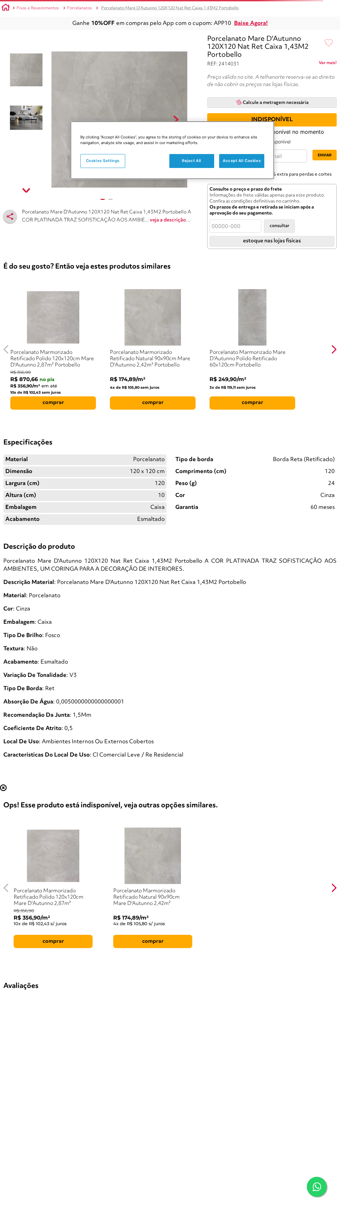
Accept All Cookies (242, 160)
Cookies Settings (103, 160)
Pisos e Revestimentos (38, 8)
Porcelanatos (79, 8)
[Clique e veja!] (328, 64)
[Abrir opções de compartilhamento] (10, 216)
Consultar (279, 226)
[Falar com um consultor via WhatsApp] (317, 1187)
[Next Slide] (334, 349)
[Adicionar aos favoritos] (329, 43)
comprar (53, 402)
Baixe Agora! (251, 23)
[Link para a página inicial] (5, 8)
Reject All (191, 160)
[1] (103, 199)
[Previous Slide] (6, 349)
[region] (172, 150)
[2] (111, 199)
